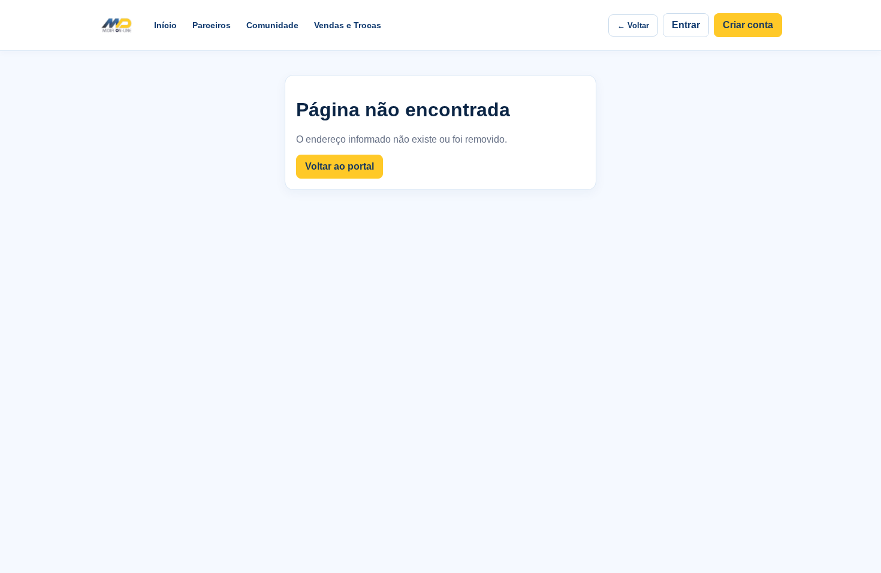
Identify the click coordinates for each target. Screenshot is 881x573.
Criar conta (748, 25)
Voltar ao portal (339, 166)
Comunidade (272, 25)
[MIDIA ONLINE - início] (116, 25)
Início (165, 25)
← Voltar (633, 25)
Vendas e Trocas (347, 25)
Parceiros (211, 25)
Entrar (686, 25)
